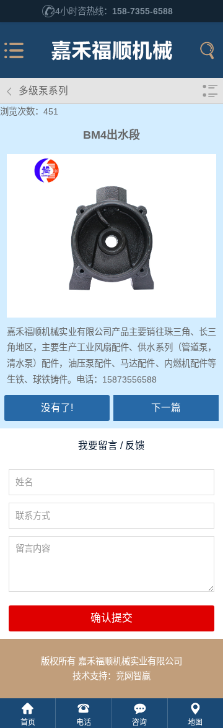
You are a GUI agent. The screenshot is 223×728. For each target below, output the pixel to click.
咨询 (139, 722)
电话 (83, 722)
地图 (195, 722)
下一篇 (166, 407)
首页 (27, 722)
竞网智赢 (133, 676)
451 (50, 111)
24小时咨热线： (111, 11)
